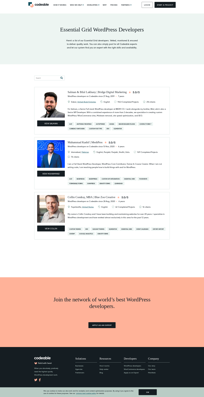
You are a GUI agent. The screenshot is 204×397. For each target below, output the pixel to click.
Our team (151, 369)
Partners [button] (125, 5)
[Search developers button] (62, 78)
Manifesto (152, 372)
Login (147, 5)
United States (88, 206)
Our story (151, 365)
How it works (59, 5)
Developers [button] (92, 5)
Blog (101, 372)
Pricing (113, 5)
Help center (104, 369)
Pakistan (85, 152)
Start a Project (165, 5)
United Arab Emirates (86, 101)
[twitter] (35, 379)
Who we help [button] (76, 5)
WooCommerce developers (134, 369)
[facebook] (39, 379)
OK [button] (147, 392)
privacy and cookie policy (86, 393)
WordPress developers (132, 365)
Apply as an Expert (131, 372)
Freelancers (79, 372)
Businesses (79, 365)
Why (105, 5)
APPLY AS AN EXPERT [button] (102, 325)
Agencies (78, 369)
